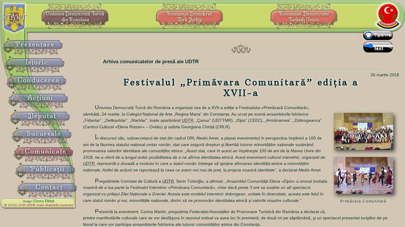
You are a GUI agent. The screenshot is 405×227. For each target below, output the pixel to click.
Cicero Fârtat (43, 201)
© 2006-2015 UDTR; (38, 205)
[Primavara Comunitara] (363, 151)
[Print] (378, 38)
